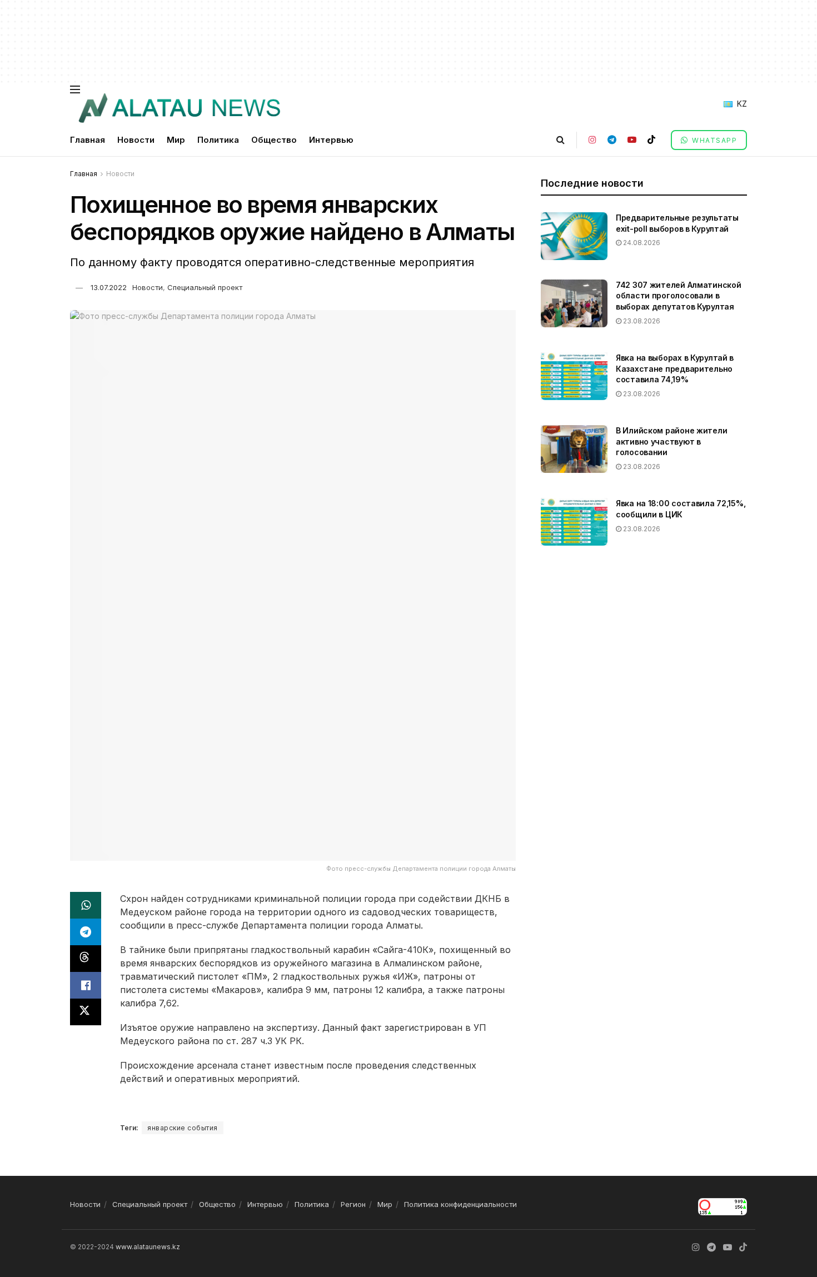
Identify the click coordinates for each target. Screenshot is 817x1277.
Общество (274, 139)
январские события (182, 1128)
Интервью (331, 139)
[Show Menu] (75, 89)
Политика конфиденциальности (460, 1204)
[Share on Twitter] (85, 1012)
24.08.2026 (640, 242)
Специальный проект (204, 287)
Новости (136, 139)
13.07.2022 (109, 287)
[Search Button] (560, 139)
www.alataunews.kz (148, 1247)
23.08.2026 (640, 321)
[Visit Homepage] (179, 108)
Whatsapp (714, 140)
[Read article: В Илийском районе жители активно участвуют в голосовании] (574, 449)
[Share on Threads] (85, 958)
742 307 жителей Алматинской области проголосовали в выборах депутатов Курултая (678, 295)
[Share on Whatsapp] (85, 905)
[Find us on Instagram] (592, 139)
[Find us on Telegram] (611, 139)
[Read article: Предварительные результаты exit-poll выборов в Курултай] (574, 236)
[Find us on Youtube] (631, 139)
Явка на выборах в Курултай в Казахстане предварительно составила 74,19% (675, 368)
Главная (87, 139)
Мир (176, 139)
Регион (353, 1204)
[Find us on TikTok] (651, 139)
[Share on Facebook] (85, 985)
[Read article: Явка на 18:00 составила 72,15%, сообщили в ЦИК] (574, 522)
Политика (218, 139)
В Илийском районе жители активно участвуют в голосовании (671, 441)
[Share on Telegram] (85, 932)
